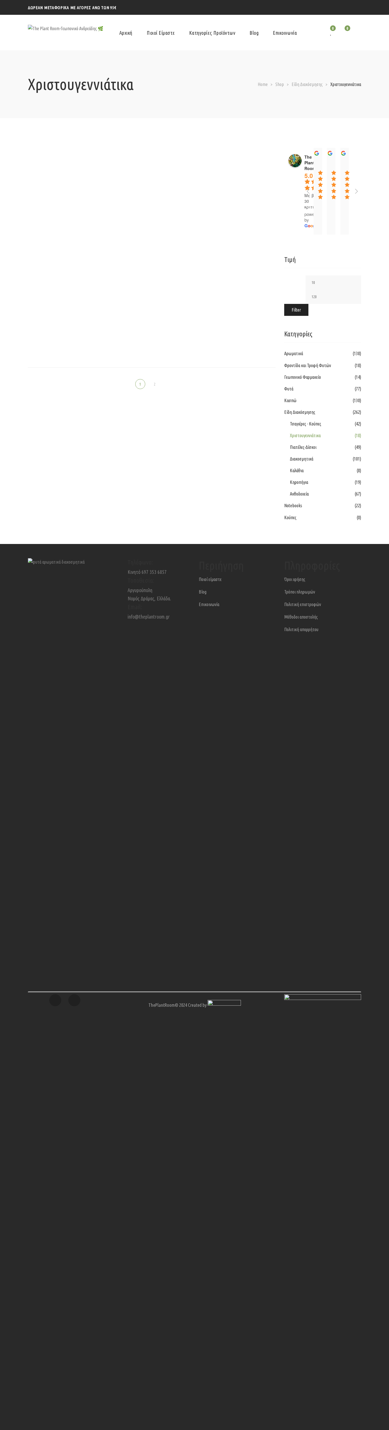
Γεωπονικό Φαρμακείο (302, 377)
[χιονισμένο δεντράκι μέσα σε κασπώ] (238, 253)
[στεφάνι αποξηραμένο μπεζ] (65, 256)
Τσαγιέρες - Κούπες (305, 423)
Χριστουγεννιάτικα (305, 435)
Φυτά (288, 388)
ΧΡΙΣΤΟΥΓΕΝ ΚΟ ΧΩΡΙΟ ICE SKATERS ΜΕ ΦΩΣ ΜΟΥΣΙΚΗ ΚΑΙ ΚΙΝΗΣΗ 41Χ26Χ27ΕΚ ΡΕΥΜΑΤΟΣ (65, 325)
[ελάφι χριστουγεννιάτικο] (238, 145)
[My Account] (359, 32)
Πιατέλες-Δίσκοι (303, 447)
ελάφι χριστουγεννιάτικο (238, 157)
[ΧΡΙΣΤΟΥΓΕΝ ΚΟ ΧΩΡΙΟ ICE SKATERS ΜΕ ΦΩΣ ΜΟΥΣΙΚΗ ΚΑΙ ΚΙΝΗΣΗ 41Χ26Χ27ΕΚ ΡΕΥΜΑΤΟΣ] (65, 308)
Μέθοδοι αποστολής (301, 616)
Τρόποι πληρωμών (299, 591)
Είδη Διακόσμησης (299, 412)
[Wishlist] (331, 32)
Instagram (348, 6)
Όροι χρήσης (294, 579)
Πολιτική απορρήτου (301, 629)
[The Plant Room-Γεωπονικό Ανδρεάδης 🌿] (65, 33)
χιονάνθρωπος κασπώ (151, 272)
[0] (344, 32)
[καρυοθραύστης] (65, 202)
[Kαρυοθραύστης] (65, 148)
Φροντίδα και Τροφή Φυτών (307, 365)
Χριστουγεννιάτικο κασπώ (151, 327)
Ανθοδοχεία (299, 493)
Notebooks (293, 505)
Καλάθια (297, 470)
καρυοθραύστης (65, 218)
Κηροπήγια (299, 482)
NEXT (166, 384)
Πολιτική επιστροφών (302, 604)
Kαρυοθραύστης (65, 164)
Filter (296, 309)
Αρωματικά (293, 353)
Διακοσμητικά (301, 458)
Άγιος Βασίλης (151, 164)
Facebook (359, 6)
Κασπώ (290, 400)
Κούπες (290, 517)
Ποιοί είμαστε (210, 579)
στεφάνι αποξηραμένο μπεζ (65, 272)
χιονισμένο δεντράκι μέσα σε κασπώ (238, 266)
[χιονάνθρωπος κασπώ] (151, 256)
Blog (202, 591)
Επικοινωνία (209, 604)
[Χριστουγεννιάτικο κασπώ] (151, 311)
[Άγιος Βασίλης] (151, 148)
